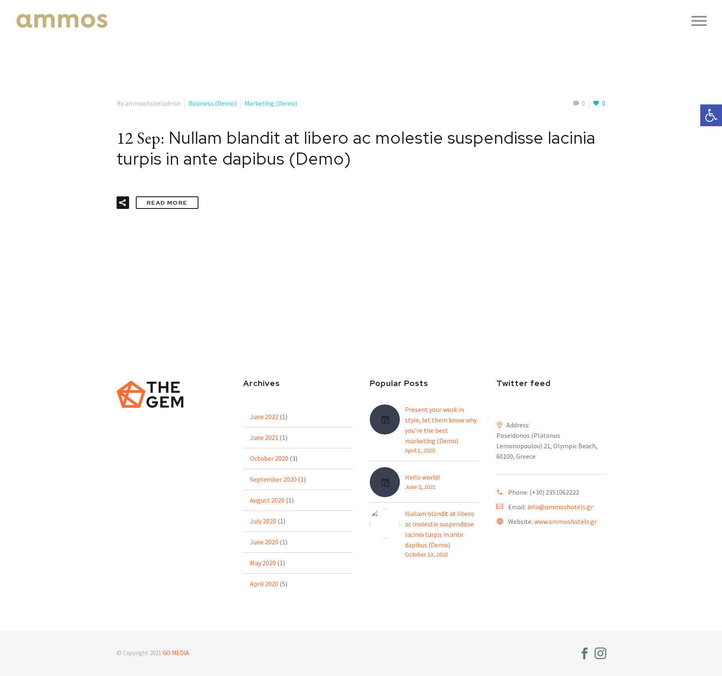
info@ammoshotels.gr (560, 507)
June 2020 (264, 542)
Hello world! (422, 477)
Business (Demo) (212, 103)
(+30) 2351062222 (554, 492)
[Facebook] (584, 653)
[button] (711, 115)
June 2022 (264, 416)
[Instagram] (600, 653)
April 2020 (264, 583)
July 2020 (263, 521)
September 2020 (273, 479)
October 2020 (269, 458)
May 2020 (263, 563)
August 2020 (267, 500)
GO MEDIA (176, 653)
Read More (167, 202)
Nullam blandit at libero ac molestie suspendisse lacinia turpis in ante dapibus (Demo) (439, 529)
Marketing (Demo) (270, 103)
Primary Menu (699, 21)
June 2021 (264, 437)
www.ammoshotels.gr (565, 521)
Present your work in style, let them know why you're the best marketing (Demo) (441, 425)
